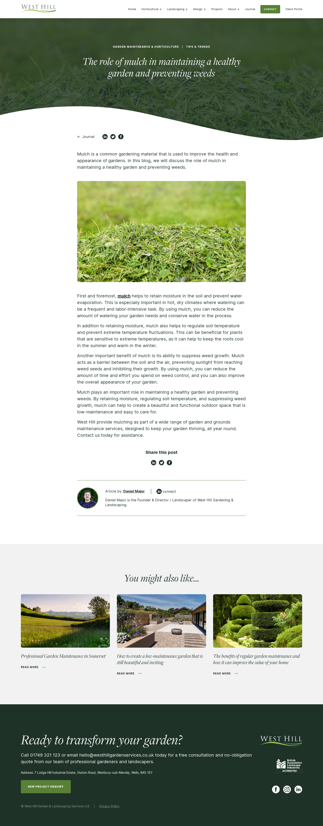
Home (132, 9)
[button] (152, 9)
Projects (217, 9)
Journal (250, 9)
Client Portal (293, 9)
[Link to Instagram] (287, 789)
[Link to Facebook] (276, 789)
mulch (124, 296)
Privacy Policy (109, 806)
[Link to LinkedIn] (298, 789)
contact (270, 9)
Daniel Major (134, 491)
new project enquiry (46, 786)
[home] (38, 9)
